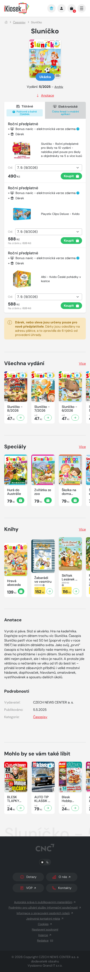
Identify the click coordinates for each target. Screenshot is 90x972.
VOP (29, 888)
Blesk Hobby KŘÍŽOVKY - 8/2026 (70, 799)
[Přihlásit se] (61, 8)
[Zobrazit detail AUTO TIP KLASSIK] (48, 808)
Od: (10, 167)
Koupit (69, 176)
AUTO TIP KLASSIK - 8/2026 (42, 799)
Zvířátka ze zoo (42, 492)
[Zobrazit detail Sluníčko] (20, 418)
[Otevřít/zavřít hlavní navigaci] (81, 8)
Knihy (11, 529)
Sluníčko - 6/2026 (69, 408)
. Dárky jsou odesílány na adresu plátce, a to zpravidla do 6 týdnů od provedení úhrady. (47, 328)
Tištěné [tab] (26, 110)
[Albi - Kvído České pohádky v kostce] (22, 279)
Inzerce (43, 935)
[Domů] (6, 22)
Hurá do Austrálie (14, 492)
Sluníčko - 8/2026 (15, 408)
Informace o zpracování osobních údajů (43, 913)
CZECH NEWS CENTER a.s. (57, 957)
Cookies (43, 924)
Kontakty (64, 888)
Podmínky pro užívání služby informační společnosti (43, 907)
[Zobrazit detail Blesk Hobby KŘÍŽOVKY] (75, 808)
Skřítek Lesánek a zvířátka (69, 577)
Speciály (15, 446)
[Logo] (23, 8)
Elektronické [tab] (65, 110)
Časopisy (19, 22)
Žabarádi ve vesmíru (42, 580)
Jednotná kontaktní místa (43, 918)
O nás (63, 877)
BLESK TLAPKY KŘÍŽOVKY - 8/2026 (15, 799)
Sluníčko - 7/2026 (42, 408)
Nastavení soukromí (45, 929)
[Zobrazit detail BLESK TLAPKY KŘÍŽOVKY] (20, 808)
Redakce (43, 940)
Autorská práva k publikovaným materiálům (43, 902)
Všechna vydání (24, 363)
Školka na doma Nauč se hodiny (69, 492)
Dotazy (31, 877)
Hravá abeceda (14, 583)
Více (82, 363)
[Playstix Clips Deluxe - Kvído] (22, 214)
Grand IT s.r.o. (52, 965)
